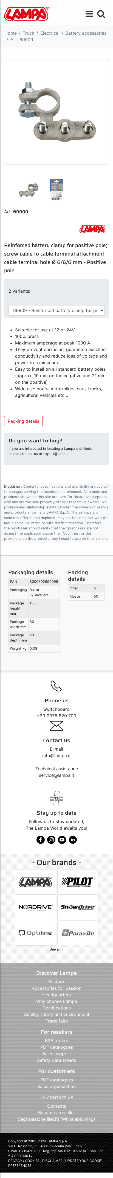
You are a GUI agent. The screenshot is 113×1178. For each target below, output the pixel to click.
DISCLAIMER (52, 1161)
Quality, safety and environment (56, 1014)
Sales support (56, 1053)
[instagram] (51, 841)
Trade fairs (57, 1021)
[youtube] (62, 841)
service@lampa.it (56, 775)
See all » (56, 949)
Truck (28, 33)
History (56, 981)
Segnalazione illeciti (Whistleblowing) (56, 1119)
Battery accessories (86, 33)
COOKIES (32, 1161)
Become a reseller (56, 1112)
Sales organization (56, 1086)
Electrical (50, 33)
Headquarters (56, 994)
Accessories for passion (56, 988)
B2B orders (56, 1040)
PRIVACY (15, 1161)
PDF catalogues (56, 1047)
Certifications (57, 1008)
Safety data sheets (56, 1060)
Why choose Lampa (56, 1001)
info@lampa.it (56, 755)
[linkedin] (73, 841)
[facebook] (40, 841)
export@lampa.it (57, 454)
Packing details (23, 421)
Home (10, 33)
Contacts (56, 1106)
